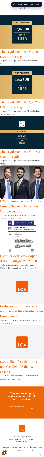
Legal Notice (20, 450)
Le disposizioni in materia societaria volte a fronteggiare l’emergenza (21, 311)
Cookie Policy (37, 447)
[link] (22, 429)
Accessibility (30, 450)
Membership (27, 447)
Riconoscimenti (16, 447)
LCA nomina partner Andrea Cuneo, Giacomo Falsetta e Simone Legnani (20, 206)
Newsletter (5, 447)
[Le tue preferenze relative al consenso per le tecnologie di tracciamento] (40, 455)
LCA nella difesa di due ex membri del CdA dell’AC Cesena (18, 367)
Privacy (12, 450)
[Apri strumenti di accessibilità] (4, 452)
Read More (10, 114)
